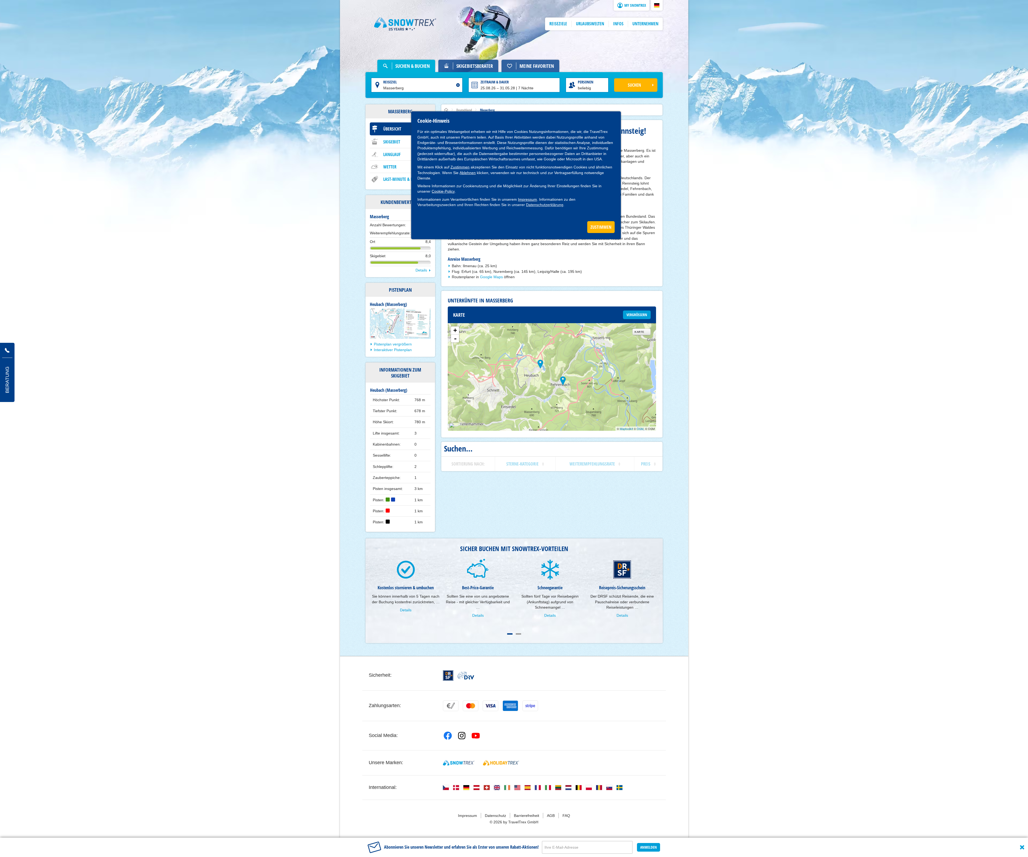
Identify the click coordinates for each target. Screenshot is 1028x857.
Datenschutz (495, 815)
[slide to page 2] (518, 634)
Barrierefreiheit (526, 815)
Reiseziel (390, 81)
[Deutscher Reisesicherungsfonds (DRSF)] (448, 675)
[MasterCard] (470, 705)
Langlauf (392, 154)
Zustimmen (460, 167)
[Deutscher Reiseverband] (466, 675)
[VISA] (490, 705)
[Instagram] (462, 735)
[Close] (1022, 847)
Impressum (527, 199)
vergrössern (636, 314)
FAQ (566, 815)
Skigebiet (391, 142)
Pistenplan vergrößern (393, 344)
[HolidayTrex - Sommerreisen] (501, 763)
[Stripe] (530, 705)
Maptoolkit (626, 428)
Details (421, 270)
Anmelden (648, 847)
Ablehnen (468, 173)
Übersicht (392, 129)
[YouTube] (476, 735)
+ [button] (455, 330)
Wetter (389, 167)
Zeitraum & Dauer (495, 81)
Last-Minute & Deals (402, 179)
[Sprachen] (446, 787)
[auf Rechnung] (451, 705)
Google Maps (491, 277)
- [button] (455, 338)
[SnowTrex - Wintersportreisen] (458, 763)
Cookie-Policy (443, 191)
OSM (640, 428)
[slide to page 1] (510, 634)
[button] (657, 5)
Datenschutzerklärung (544, 205)
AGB (551, 815)
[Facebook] (448, 735)
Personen (585, 81)
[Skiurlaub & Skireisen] (405, 24)
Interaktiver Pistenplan (393, 350)
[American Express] (510, 705)
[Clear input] (458, 85)
